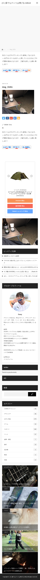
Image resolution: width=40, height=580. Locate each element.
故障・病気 (20, 439)
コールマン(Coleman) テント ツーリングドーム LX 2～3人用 (20, 193)
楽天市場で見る (20, 206)
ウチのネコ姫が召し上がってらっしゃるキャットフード (20, 262)
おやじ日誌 (20, 419)
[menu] (37, 3)
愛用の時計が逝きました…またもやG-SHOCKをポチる (21, 267)
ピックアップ (7, 467)
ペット (20, 434)
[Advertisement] (20, 27)
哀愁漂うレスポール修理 (11, 256)
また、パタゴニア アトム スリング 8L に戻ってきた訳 (20, 276)
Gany (10, 124)
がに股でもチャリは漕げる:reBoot (16, 3)
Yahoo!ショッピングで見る (20, 211)
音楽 (20, 460)
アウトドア (20, 414)
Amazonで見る (20, 200)
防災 (20, 455)
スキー (6, 488)
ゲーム (20, 424)
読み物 (20, 449)
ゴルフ (6, 532)
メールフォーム (8, 359)
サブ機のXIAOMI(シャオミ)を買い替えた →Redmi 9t (20, 271)
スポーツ (20, 429)
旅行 (20, 444)
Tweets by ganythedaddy (9, 372)
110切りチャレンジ (20, 408)
